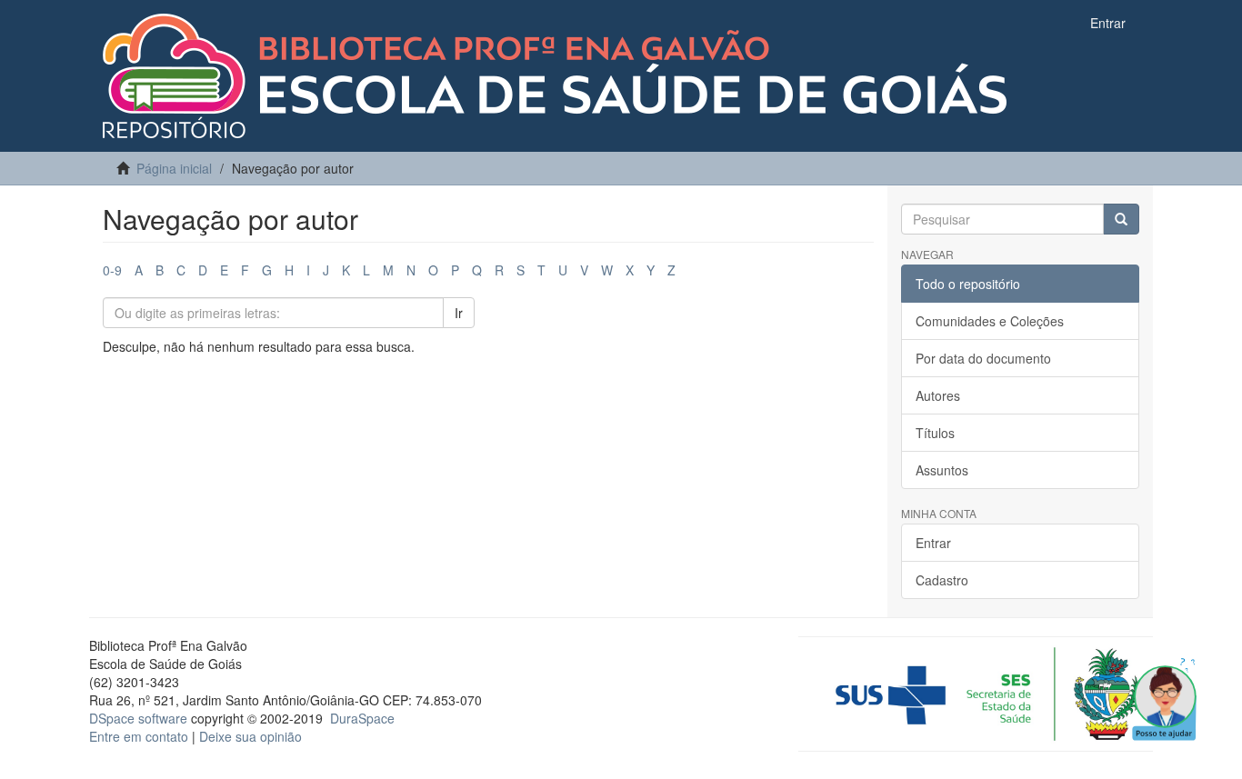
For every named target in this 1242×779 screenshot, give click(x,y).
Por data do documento (983, 358)
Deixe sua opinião (250, 736)
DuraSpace (362, 718)
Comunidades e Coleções (990, 321)
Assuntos (942, 470)
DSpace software (138, 718)
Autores (938, 395)
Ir (459, 313)
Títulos (935, 433)
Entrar (933, 543)
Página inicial (174, 168)
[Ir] (1121, 219)
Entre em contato (138, 736)
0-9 (112, 270)
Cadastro (942, 580)
